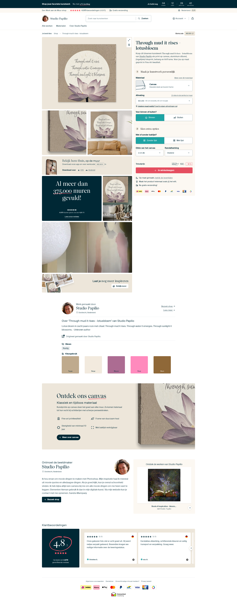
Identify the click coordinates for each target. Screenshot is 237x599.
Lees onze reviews (72, 217)
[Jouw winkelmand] (192, 18)
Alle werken (47, 26)
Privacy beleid (146, 581)
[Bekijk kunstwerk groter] (129, 40)
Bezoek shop (167, 306)
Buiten (180, 117)
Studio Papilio (59, 18)
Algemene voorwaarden (95, 581)
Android (91, 170)
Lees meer (168, 310)
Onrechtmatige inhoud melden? (127, 581)
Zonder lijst (152, 140)
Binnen (152, 117)
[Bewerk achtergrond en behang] (129, 45)
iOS (82, 170)
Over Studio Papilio (78, 26)
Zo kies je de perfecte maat (182, 95)
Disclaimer (110, 581)
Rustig (66, 348)
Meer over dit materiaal (183, 78)
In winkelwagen (166, 170)
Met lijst (180, 140)
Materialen (61, 26)
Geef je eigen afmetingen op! (157, 106)
